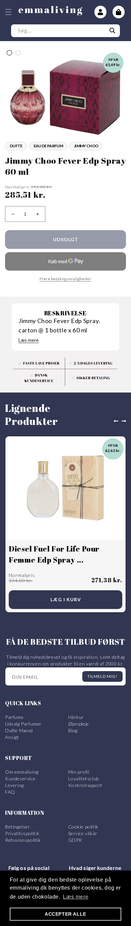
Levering (14, 785)
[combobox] (65, 30)
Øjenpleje (78, 724)
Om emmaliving (22, 772)
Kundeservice (20, 778)
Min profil (78, 772)
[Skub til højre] (125, 421)
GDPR (75, 840)
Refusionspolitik (23, 840)
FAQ (10, 792)
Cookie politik (83, 826)
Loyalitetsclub (83, 778)
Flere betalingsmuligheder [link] (66, 278)
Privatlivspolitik (22, 833)
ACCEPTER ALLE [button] (65, 914)
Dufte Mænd (19, 730)
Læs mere (28, 340)
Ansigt (12, 737)
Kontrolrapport (85, 785)
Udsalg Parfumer (23, 724)
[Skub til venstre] (114, 421)
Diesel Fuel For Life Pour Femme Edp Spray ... (54, 554)
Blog (73, 730)
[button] (8, 12)
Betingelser (17, 826)
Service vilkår (82, 833)
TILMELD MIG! (102, 676)
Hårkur (76, 717)
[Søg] (112, 30)
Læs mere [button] (75, 897)
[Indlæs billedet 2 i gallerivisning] (18, 52)
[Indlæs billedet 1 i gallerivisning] (9, 52)
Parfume (14, 717)
